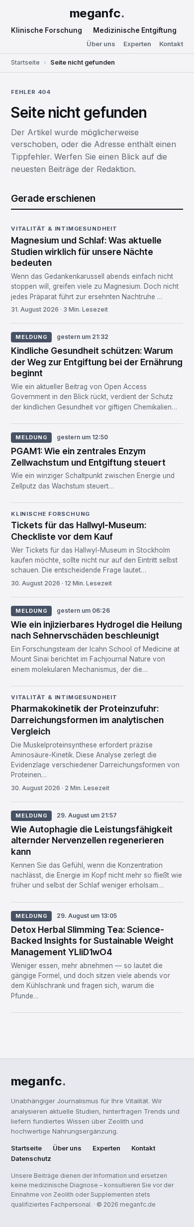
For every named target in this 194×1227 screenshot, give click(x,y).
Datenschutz (31, 1158)
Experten (137, 44)
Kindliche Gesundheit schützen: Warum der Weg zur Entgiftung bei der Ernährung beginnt (97, 362)
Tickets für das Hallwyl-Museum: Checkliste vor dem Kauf (78, 531)
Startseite (25, 62)
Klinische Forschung (46, 30)
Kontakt (171, 44)
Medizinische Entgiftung (135, 30)
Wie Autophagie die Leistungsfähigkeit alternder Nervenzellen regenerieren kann (92, 840)
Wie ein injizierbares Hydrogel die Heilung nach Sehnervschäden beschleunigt (96, 630)
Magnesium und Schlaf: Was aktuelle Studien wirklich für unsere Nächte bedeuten (86, 251)
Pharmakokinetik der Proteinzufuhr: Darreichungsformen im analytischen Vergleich (87, 719)
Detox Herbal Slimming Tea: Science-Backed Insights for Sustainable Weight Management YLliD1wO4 (92, 941)
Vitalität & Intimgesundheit (64, 229)
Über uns (101, 44)
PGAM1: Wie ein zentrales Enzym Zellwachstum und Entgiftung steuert (88, 457)
